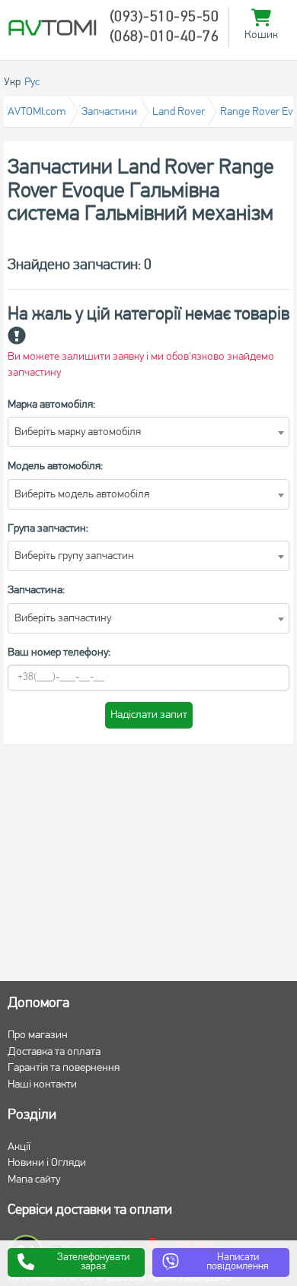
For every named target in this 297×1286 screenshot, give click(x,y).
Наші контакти (42, 1085)
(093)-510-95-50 (164, 17)
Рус (32, 82)
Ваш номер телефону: (59, 653)
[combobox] (148, 432)
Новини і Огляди (47, 1163)
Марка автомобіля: (51, 405)
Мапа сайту (34, 1180)
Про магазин (38, 1035)
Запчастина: (36, 590)
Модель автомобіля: (55, 466)
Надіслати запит (148, 715)
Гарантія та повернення (64, 1068)
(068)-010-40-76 (164, 37)
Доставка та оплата (54, 1052)
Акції (19, 1147)
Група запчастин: (48, 529)
